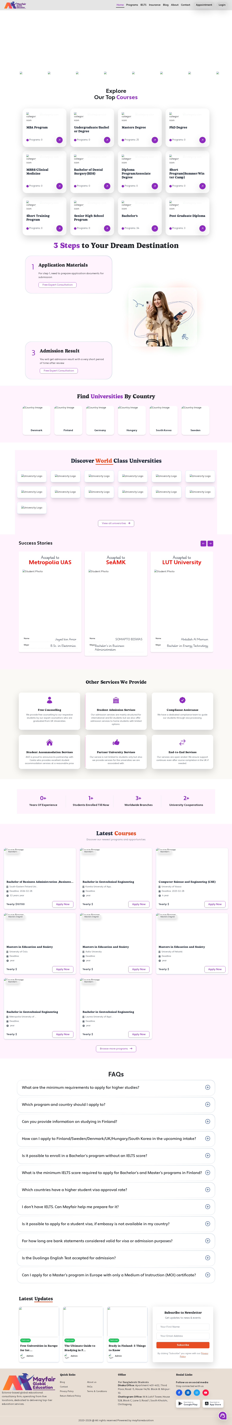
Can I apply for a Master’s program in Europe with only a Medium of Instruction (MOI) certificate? (109, 1275)
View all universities (114, 523)
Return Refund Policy (70, 1396)
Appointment (204, 5)
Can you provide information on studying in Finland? (69, 1122)
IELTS (143, 5)
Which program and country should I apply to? (63, 1105)
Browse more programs (114, 1049)
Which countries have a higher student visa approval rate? (74, 1190)
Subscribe (183, 1345)
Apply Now (62, 904)
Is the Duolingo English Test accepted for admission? (69, 1258)
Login (222, 5)
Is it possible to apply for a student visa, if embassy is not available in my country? (96, 1224)
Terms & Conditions (97, 1391)
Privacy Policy (67, 1391)
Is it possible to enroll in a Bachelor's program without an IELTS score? (84, 1156)
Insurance (155, 5)
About (174, 5)
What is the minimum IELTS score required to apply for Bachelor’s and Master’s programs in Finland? (112, 1173)
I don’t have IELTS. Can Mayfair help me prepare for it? (70, 1207)
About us (91, 1382)
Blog (166, 5)
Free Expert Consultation (57, 285)
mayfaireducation (143, 1420)
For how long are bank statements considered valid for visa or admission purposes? (97, 1241)
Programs (132, 5)
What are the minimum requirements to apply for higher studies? (80, 1088)
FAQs (89, 1387)
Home (120, 5)
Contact (185, 5)
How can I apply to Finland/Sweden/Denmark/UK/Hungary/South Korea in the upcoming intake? (109, 1139)
